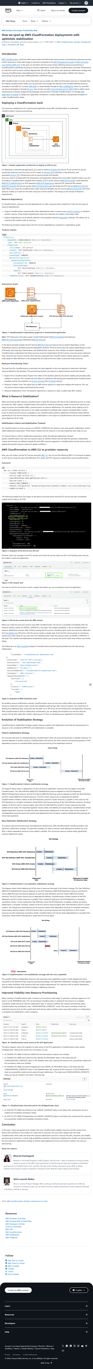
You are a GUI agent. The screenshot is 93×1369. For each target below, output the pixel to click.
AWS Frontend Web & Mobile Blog (18, 1221)
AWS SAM (33, 86)
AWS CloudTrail (23, 646)
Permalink (11, 45)
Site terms (16, 1355)
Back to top (45, 1363)
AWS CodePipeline (66, 86)
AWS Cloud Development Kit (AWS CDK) (62, 89)
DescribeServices (11, 633)
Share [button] (21, 45)
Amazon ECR (49, 172)
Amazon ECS (55, 170)
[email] (63, 1351)
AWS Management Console (63, 62)
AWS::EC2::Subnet (9, 186)
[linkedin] (71, 1346)
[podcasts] (86, 1346)
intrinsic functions (73, 211)
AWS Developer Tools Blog (15, 1218)
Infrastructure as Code (39, 1201)
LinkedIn (10, 1269)
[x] (63, 1346)
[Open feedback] (90, 684)
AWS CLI (44, 455)
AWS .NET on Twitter (15, 1260)
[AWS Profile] (86, 3)
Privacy (7, 1355)
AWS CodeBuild (11, 1237)
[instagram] (75, 1346)
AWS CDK (9, 1229)
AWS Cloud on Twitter (16, 1263)
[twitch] (78, 1346)
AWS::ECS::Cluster (67, 180)
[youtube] (82, 1346)
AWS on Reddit (13, 1266)
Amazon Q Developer (13, 1227)
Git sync (30, 89)
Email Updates (13, 1274)
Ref (15, 356)
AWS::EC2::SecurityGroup (41, 186)
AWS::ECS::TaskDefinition (11, 183)
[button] (78, 10)
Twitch (10, 1271)
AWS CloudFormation (10, 59)
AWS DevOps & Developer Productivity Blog (19, 30)
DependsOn (63, 217)
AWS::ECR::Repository (45, 183)
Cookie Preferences (30, 1355)
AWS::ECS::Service (80, 186)
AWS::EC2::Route (38, 340)
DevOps (27, 1201)
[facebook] (67, 1346)
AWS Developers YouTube (15, 1224)
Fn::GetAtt (52, 381)
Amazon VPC (15, 175)
